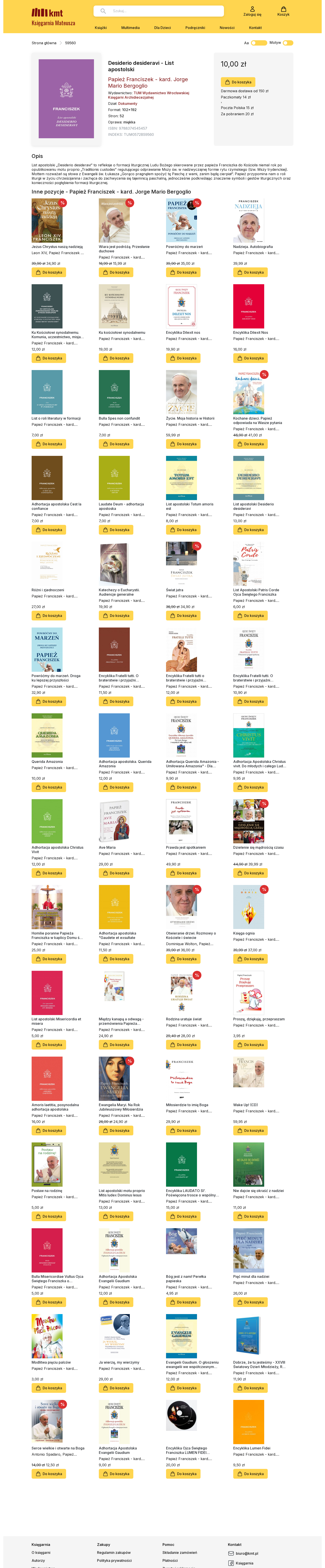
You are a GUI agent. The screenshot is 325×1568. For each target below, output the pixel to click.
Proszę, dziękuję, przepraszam (259, 1019)
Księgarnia (244, 1563)
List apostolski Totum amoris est (189, 506)
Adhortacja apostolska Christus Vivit (57, 849)
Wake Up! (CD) (245, 1105)
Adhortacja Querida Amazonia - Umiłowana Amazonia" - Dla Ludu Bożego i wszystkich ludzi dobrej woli (192, 763)
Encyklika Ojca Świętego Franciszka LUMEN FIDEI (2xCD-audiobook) (186, 1450)
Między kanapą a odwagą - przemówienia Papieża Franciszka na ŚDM (121, 1021)
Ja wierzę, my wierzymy (119, 1362)
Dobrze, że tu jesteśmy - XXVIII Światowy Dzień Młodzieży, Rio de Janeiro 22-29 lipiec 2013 (259, 1364)
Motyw (275, 42)
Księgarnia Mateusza (53, 22)
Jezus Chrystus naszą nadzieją (57, 246)
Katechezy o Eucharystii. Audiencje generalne (119, 592)
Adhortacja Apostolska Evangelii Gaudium (118, 1278)
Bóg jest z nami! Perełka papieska (186, 1278)
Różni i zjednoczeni (48, 590)
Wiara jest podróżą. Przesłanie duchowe (124, 248)
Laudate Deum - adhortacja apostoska (121, 506)
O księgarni (41, 1552)
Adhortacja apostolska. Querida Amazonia (125, 763)
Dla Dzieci (162, 27)
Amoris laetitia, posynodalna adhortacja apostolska (55, 1107)
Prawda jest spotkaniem (186, 847)
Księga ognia (244, 933)
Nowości (227, 27)
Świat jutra (174, 590)
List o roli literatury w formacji (56, 418)
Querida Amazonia (47, 761)
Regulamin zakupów (114, 1552)
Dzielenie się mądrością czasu (258, 847)
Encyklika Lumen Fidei (251, 1448)
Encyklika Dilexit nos (183, 332)
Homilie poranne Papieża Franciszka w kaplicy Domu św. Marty (57, 935)
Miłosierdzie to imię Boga (187, 1105)
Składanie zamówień (179, 1552)
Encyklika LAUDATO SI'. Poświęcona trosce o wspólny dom (191, 1192)
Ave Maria (107, 847)
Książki (101, 27)
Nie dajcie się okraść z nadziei (258, 1190)
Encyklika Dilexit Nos (250, 332)
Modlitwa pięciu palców (51, 1362)
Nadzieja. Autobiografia (253, 246)
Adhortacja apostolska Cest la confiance (56, 506)
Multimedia (130, 27)
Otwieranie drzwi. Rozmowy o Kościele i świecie (191, 935)
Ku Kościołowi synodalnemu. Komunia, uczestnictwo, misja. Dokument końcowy (57, 334)
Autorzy (38, 1560)
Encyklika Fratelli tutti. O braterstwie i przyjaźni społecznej (119, 678)
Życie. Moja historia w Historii (190, 418)
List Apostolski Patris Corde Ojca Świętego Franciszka (256, 592)
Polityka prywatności (114, 1560)
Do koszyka (241, 82)
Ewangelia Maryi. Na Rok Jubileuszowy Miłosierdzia (121, 1107)
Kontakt (255, 27)
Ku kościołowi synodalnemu (122, 332)
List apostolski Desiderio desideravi (253, 506)
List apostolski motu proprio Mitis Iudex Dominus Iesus (122, 1192)
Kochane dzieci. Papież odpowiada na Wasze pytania (257, 420)
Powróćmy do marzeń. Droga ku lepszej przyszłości (56, 678)
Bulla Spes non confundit (119, 418)
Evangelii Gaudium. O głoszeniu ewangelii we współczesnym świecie (192, 1364)
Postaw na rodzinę (47, 1190)
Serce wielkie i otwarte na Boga (58, 1448)
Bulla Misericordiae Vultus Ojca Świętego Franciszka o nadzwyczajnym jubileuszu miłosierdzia (57, 1278)
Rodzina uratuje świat (184, 1019)
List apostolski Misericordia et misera (56, 1021)
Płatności (170, 1560)
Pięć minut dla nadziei (251, 1276)
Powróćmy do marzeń (184, 246)
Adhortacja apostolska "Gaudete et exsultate (117, 935)
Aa (246, 43)
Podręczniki (195, 27)
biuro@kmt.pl (247, 1553)
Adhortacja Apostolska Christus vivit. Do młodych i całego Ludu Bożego (259, 763)
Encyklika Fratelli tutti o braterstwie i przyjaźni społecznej (185, 678)
